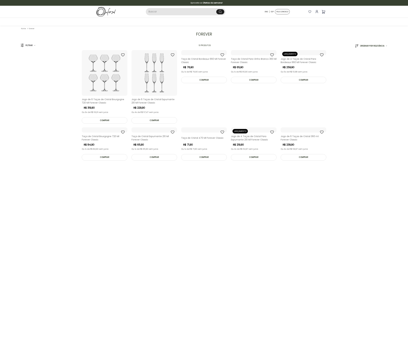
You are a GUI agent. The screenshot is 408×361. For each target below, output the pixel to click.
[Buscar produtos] (220, 11)
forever (31, 28)
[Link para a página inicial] (23, 28)
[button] (28, 45)
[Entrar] (316, 12)
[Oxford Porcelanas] (106, 12)
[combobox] (186, 11)
